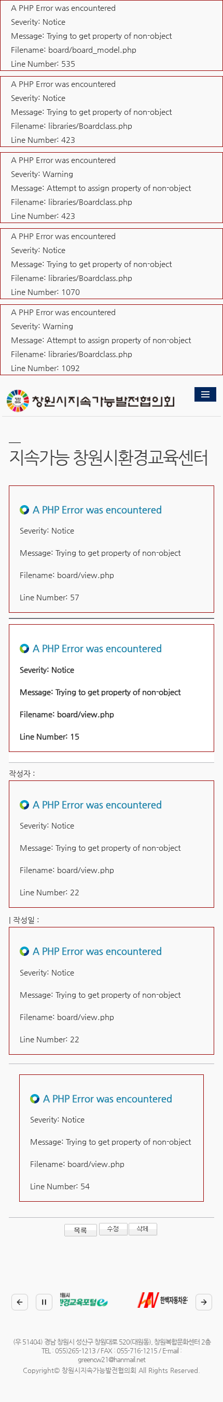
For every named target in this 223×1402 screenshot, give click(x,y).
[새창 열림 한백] (110, 1300)
